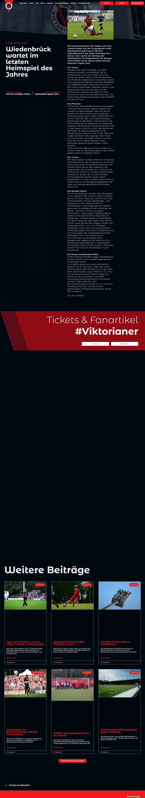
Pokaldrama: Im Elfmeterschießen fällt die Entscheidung (22, 732)
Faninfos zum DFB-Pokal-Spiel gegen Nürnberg (119, 730)
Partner (73, 3)
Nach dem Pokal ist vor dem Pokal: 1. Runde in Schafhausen (25, 643)
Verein (42, 3)
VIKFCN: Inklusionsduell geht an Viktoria (71, 734)
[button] (72, 761)
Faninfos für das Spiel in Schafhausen (115, 643)
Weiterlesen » (11, 658)
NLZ (37, 3)
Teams (31, 3)
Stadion (50, 3)
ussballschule (83, 3)
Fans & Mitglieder (62, 3)
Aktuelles (23, 3)
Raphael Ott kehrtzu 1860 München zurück (68, 643)
